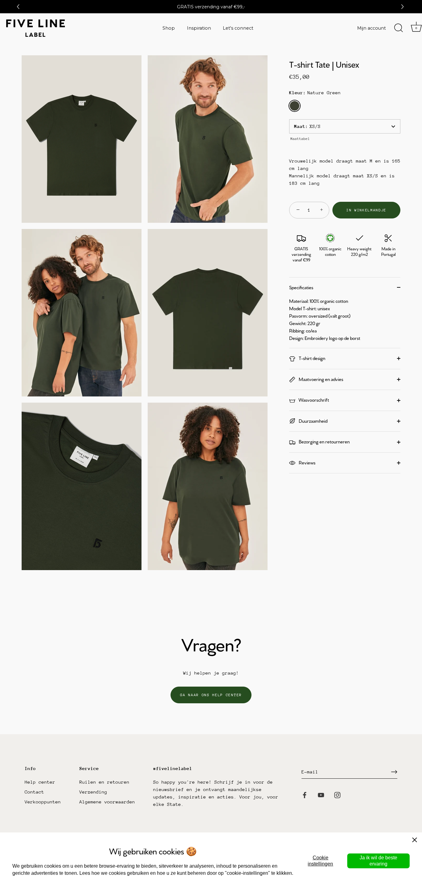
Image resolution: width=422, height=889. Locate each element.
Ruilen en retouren (104, 782)
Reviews (306, 462)
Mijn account (371, 28)
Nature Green (294, 105)
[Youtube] (321, 794)
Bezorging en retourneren (324, 441)
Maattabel (300, 139)
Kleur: (315, 92)
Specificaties (301, 287)
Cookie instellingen (320, 860)
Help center (40, 782)
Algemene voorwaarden (107, 801)
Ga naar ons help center (211, 695)
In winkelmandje (366, 210)
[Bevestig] (394, 772)
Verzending (93, 791)
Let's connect (238, 28)
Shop (168, 28)
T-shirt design (311, 358)
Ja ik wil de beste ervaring (378, 860)
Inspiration (199, 28)
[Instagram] (337, 794)
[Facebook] (305, 794)
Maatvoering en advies (320, 379)
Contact (34, 791)
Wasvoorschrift (313, 400)
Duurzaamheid (312, 421)
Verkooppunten (43, 801)
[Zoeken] (398, 28)
